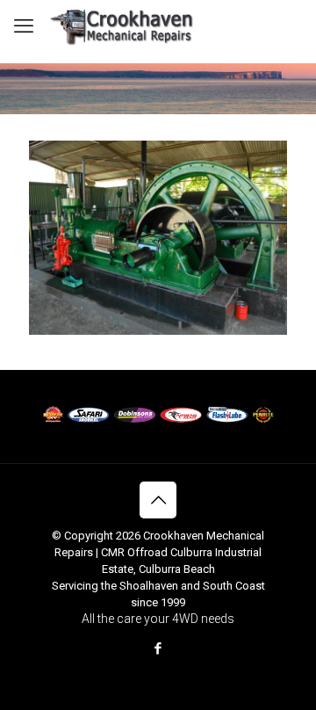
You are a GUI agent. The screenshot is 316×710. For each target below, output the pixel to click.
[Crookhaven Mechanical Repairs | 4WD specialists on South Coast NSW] (122, 26)
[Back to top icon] (158, 500)
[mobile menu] (24, 26)
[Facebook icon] (158, 648)
